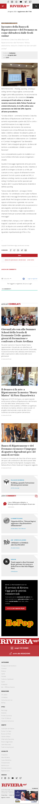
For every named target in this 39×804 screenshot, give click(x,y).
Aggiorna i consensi (5, 797)
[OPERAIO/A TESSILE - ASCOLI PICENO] (19, 544)
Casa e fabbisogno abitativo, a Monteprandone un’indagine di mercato (21, 503)
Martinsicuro (5, 765)
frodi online (30, 260)
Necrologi (4, 710)
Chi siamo (4, 695)
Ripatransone (6, 23)
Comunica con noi (6, 700)
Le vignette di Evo (16, 518)
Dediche (13, 559)
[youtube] (21, 2)
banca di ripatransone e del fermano (15, 260)
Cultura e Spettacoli (7, 679)
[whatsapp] (16, 2)
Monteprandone (6, 768)
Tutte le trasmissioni (7, 747)
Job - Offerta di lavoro (18, 540)
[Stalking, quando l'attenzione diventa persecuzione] (19, 484)
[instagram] (12, 2)
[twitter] (30, 2)
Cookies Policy (12, 795)
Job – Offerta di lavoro (8, 687)
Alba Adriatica (5, 757)
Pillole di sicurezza (17, 480)
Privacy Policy (4, 795)
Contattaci (4, 697)
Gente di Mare (5, 736)
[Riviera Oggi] (19, 6)
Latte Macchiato (6, 744)
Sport (3, 682)
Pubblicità (4, 684)
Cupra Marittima (6, 760)
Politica (3, 671)
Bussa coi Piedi (6, 734)
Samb (3, 674)
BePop (3, 703)
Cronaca (3, 668)
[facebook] (8, 2)
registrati (34, 278)
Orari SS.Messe (6, 718)
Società (14, 23)
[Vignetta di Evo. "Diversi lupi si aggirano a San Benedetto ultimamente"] (19, 523)
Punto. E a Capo (6, 731)
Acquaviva (4, 755)
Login (29, 278)
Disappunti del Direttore (8, 666)
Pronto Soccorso (6, 715)
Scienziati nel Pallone (7, 728)
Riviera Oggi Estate (7, 742)
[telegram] (25, 2)
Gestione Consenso (7, 721)
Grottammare (5, 763)
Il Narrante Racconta (7, 739)
